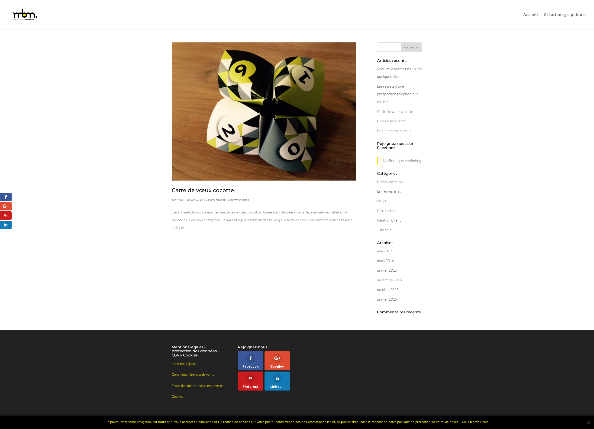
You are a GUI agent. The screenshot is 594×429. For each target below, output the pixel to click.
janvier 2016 (387, 270)
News (381, 201)
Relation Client (389, 220)
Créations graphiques (565, 15)
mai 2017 (384, 251)
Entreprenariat (389, 191)
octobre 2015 (388, 289)
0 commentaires (238, 199)
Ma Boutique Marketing (402, 160)
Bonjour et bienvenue (394, 130)
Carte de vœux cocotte (203, 190)
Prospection (387, 210)
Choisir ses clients (391, 121)
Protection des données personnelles (197, 386)
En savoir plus (478, 422)
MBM (180, 199)
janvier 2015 (387, 299)
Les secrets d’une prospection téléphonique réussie (397, 94)
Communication (216, 199)
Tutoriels (384, 230)
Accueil (530, 15)
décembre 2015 (389, 280)
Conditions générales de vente (193, 374)
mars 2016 (385, 260)
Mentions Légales (184, 363)
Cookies (177, 396)
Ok (464, 422)
